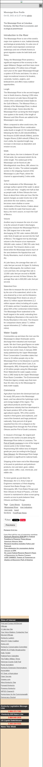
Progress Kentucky (8, 688)
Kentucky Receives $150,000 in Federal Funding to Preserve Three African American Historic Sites (19, 539)
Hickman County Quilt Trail (11, 662)
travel (16, 510)
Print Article (10, 525)
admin (29, 16)
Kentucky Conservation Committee (14, 647)
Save (23, 520)
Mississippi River (11, 507)
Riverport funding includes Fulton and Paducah (19, 545)
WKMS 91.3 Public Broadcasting (13, 650)
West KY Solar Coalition (10, 641)
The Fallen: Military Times (10, 659)
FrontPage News (20, 513)
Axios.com (5, 644)
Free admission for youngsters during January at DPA (19, 549)
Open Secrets (6, 676)
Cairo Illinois (15, 505)
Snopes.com (5, 679)
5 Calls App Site (7, 629)
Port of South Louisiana (13, 443)
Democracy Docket (8, 697)
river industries (26, 507)
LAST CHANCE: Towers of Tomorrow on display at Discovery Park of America (19, 558)
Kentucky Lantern (7, 638)
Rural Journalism (7, 665)
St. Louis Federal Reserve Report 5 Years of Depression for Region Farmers (20, 554)
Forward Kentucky (8, 685)
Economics (26, 505)
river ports (8, 510)
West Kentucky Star (8, 682)
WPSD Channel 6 (7, 691)
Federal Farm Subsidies (10, 656)
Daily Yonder (5, 653)
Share (8, 520)
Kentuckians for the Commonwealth (14, 694)
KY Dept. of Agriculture (9, 673)
